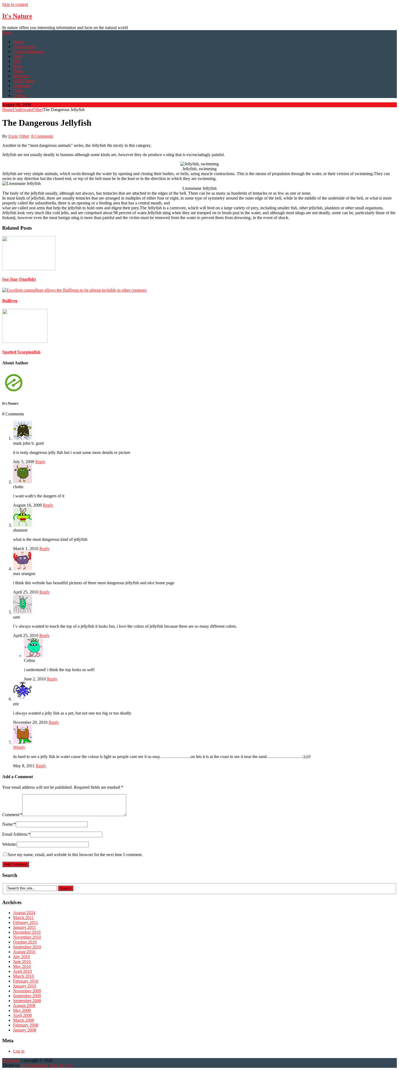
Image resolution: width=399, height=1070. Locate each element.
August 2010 (24, 951)
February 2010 (25, 981)
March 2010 (23, 976)
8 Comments (42, 136)
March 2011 (23, 917)
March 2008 (23, 1020)
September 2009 (27, 995)
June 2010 (22, 961)
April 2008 (22, 1015)
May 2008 (22, 1010)
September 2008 (27, 1000)
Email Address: (16, 834)
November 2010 (27, 937)
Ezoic (13, 136)
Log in (18, 1051)
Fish (16, 61)
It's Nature (17, 16)
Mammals (21, 76)
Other (18, 90)
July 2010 (21, 956)
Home (18, 41)
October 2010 (25, 942)
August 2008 (24, 1005)
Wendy (19, 747)
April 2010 (22, 971)
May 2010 (22, 966)
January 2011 (24, 927)
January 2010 (24, 986)
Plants (18, 71)
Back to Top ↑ (62, 1065)
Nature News (24, 46)
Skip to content (15, 4)
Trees (17, 66)
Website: (9, 844)
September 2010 (27, 947)
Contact (19, 95)
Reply (40, 461)
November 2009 (27, 991)
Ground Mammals (28, 51)
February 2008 (25, 1025)
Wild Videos (23, 80)
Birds (17, 56)
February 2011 (25, 922)
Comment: (12, 814)
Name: (9, 824)
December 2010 (26, 932)
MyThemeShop (34, 1065)
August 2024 (24, 912)
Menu (7, 32)
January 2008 (24, 1030)
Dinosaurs (21, 85)
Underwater (23, 109)
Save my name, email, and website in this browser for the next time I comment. (75, 854)
